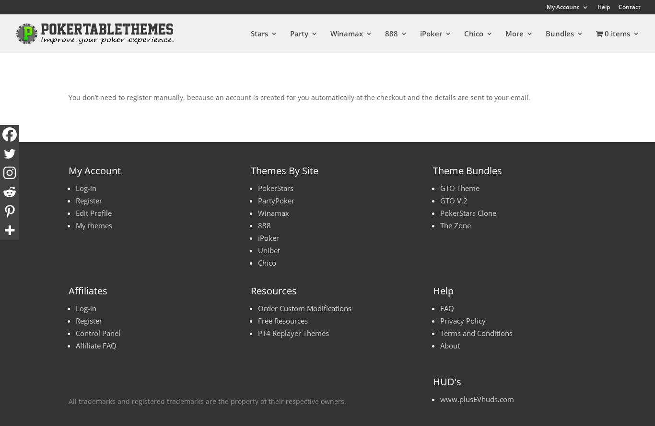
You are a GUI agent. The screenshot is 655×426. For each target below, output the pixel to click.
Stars (259, 34)
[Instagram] (9, 172)
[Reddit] (9, 192)
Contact (630, 7)
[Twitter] (9, 153)
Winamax (346, 34)
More (514, 34)
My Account (563, 7)
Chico (473, 34)
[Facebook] (9, 134)
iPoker (431, 34)
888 (391, 34)
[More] (9, 230)
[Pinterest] (9, 211)
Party (299, 34)
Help (603, 7)
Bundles (560, 34)
